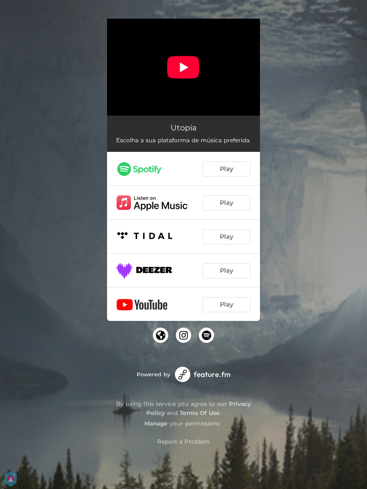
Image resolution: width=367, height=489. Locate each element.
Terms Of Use (200, 412)
